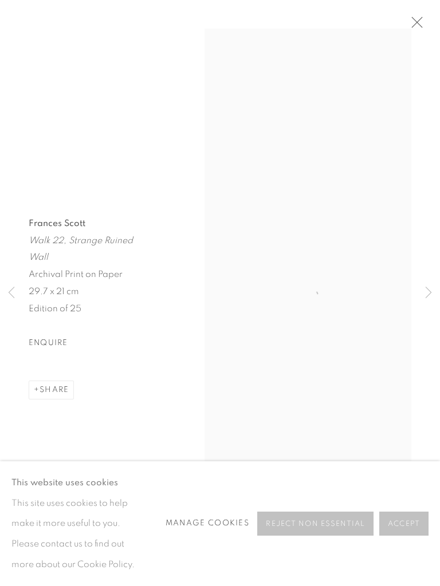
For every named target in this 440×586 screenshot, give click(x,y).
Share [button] (54, 390)
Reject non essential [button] (315, 524)
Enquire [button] (48, 343)
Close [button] (414, 25)
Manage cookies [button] (207, 523)
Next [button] (428, 293)
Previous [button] (11, 293)
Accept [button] (404, 524)
